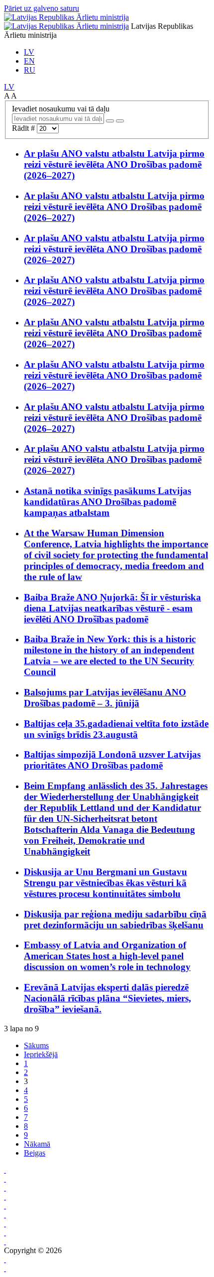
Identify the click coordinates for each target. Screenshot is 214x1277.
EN (29, 61)
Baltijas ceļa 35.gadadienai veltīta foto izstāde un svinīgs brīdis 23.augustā (116, 729)
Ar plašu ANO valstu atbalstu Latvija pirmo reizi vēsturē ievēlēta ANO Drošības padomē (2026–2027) (114, 164)
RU (29, 70)
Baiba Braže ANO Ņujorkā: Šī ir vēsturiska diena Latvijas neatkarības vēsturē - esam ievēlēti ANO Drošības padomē (112, 608)
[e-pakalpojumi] (5, 1196)
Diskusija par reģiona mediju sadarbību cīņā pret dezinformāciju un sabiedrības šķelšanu (115, 919)
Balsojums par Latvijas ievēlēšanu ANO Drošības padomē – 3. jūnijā (105, 697)
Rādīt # (24, 128)
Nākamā (37, 1144)
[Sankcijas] (5, 1205)
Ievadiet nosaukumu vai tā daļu (61, 108)
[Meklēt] (110, 120)
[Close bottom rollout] (5, 1259)
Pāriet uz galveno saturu (41, 8)
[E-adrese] (5, 1214)
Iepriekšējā (41, 1054)
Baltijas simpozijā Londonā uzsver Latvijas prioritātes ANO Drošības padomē (112, 760)
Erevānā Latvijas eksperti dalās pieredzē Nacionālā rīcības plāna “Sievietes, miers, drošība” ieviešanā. (107, 998)
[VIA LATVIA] (5, 1232)
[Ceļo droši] (5, 1170)
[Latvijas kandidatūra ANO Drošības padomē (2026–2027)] (5, 1223)
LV (29, 52)
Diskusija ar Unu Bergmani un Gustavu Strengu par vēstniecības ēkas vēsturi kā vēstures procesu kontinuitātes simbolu (105, 883)
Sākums (36, 1045)
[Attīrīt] (120, 120)
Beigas (34, 1153)
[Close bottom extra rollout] (5, 1268)
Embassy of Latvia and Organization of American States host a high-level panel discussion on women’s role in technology (107, 956)
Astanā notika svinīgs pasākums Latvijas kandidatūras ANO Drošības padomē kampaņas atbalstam (107, 502)
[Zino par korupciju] (5, 1179)
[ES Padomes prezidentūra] (5, 1187)
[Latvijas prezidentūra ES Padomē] (5, 1241)
